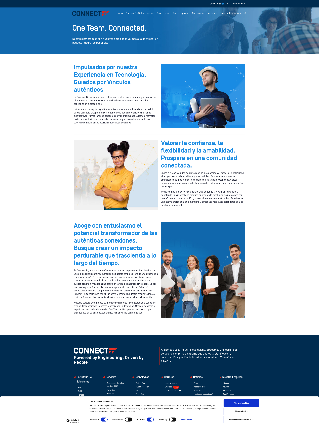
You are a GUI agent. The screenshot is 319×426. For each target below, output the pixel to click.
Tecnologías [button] (179, 13)
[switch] (128, 420)
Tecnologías (142, 377)
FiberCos (110, 394)
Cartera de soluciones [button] (138, 13)
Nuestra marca (171, 383)
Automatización (142, 387)
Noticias (212, 13)
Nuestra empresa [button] (229, 13)
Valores (226, 387)
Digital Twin (140, 383)
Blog (196, 383)
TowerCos (111, 390)
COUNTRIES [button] (219, 4)
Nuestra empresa (232, 377)
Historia (226, 383)
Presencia (227, 391)
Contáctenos (239, 3)
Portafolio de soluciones (84, 379)
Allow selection (241, 411)
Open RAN (140, 394)
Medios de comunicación (204, 394)
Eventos (197, 391)
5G (137, 391)
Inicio (120, 13)
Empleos (171, 387)
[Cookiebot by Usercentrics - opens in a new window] (73, 421)
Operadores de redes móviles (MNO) (115, 384)
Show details (186, 420)
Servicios (111, 377)
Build (80, 391)
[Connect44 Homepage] (91, 13)
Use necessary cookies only (241, 419)
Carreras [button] (196, 13)
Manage (81, 395)
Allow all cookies (241, 403)
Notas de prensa (200, 387)
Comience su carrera (173, 391)
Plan (79, 388)
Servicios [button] (161, 13)
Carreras (169, 377)
